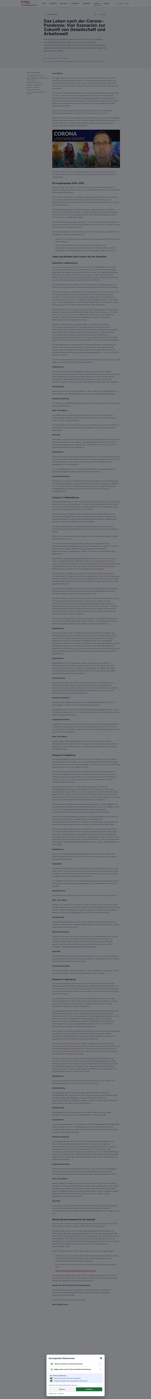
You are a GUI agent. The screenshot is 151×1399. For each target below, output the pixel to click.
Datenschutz (52, 1393)
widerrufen (74, 1385)
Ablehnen (62, 1389)
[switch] (51, 1378)
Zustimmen (89, 1389)
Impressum (60, 1393)
